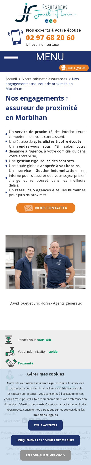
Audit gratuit (76, 68)
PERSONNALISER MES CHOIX (45, 455)
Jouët (24, 303)
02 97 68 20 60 (50, 37)
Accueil (11, 78)
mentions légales (45, 415)
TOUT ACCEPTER (45, 425)
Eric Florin (42, 303)
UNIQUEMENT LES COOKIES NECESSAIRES (45, 440)
